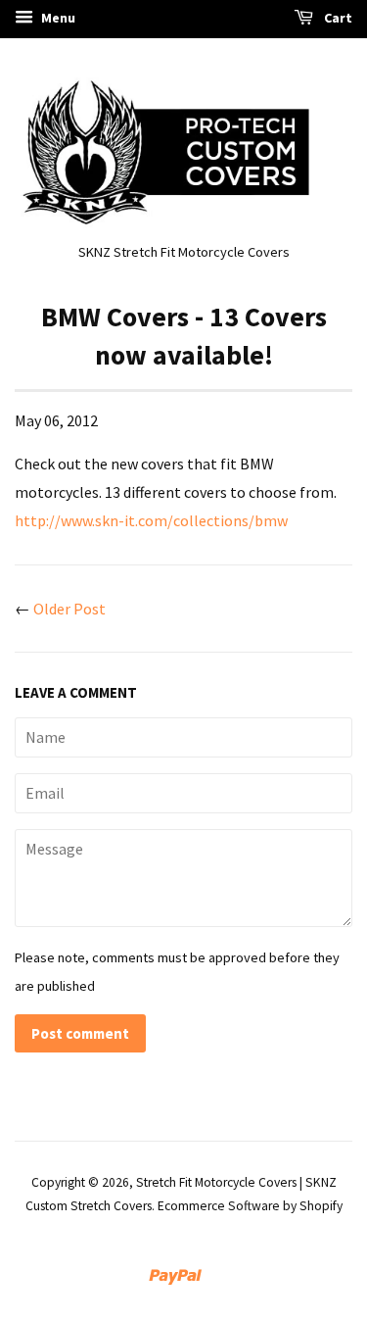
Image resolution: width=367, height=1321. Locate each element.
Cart (336, 17)
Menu (56, 17)
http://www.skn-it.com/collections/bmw (151, 520)
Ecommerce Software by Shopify (250, 1206)
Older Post (69, 608)
